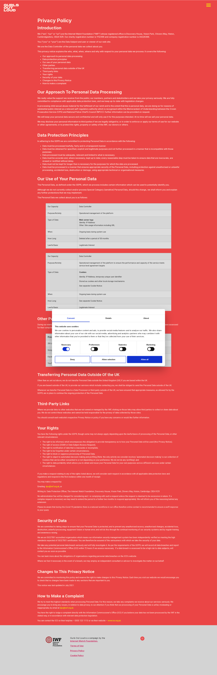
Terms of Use (77, 646)
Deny (72, 359)
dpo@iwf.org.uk (52, 486)
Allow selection (108, 359)
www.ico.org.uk (114, 620)
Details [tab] (108, 318)
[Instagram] (142, 639)
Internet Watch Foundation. (84, 641)
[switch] (94, 349)
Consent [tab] (71, 318)
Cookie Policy (77, 655)
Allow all (144, 359)
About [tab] (146, 318)
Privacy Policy (77, 650)
